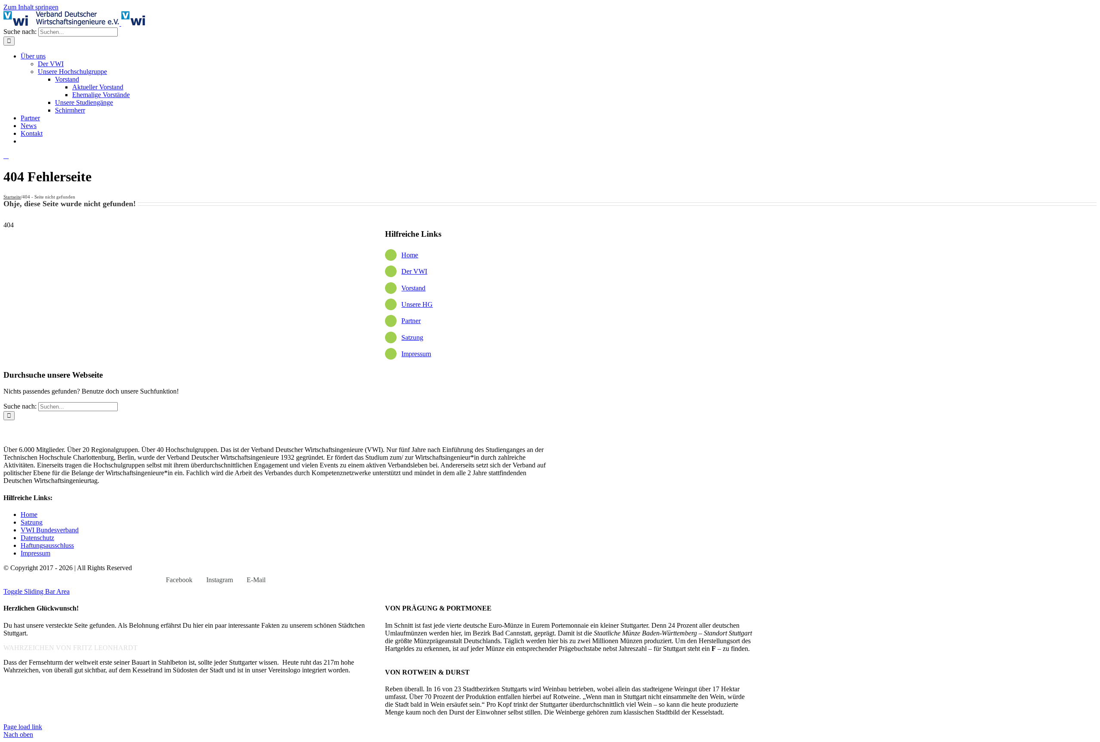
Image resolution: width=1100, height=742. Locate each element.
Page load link (22, 726)
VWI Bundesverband (50, 530)
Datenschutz (37, 537)
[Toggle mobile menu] (6, 155)
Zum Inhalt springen (30, 7)
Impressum (416, 353)
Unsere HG (417, 304)
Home (409, 255)
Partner (411, 320)
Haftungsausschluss (47, 545)
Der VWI (414, 271)
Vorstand (413, 288)
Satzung (412, 337)
